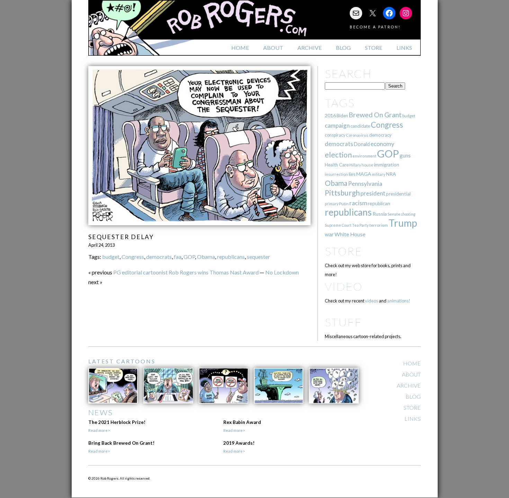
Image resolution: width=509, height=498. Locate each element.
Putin (344, 203)
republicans (231, 256)
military (378, 174)
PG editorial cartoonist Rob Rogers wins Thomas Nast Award (186, 272)
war (329, 234)
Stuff (343, 322)
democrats (159, 256)
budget (110, 256)
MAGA (363, 174)
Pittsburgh (342, 192)
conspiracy (335, 135)
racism (358, 203)
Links (404, 47)
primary (331, 203)
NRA (391, 174)
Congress (133, 256)
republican (379, 203)
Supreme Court (338, 225)
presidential (398, 194)
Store (373, 47)
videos (371, 301)
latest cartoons (121, 361)
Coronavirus (357, 135)
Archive (309, 47)
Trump (403, 223)
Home (240, 47)
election (338, 154)
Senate (393, 214)
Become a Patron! (375, 27)
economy (382, 143)
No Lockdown (282, 272)
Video (344, 286)
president (372, 193)
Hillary (355, 165)
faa (177, 256)
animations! (398, 301)
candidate (360, 126)
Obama (206, 256)
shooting (408, 214)
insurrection (336, 174)
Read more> (99, 430)
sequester (258, 256)
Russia (380, 214)
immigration (386, 164)
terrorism (378, 225)
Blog (343, 47)
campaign (337, 125)
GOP (189, 256)
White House (349, 234)
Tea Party (360, 225)
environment (364, 156)
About (273, 47)
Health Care (337, 164)
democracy (380, 135)
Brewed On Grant (375, 115)
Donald (362, 144)
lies (352, 174)
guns (405, 155)
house (367, 165)
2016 (330, 115)
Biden (342, 115)
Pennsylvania (365, 183)
